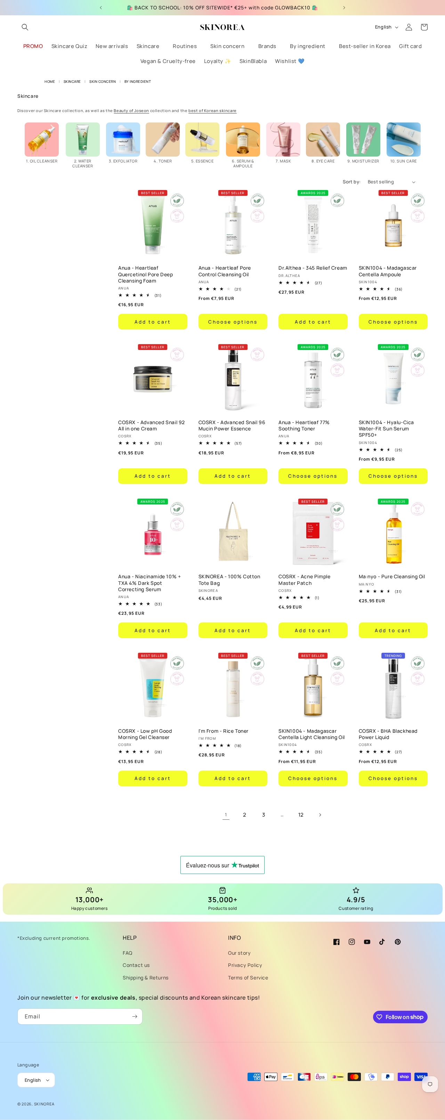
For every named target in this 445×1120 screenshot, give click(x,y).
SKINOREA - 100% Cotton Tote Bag (229, 579)
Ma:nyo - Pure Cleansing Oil (392, 576)
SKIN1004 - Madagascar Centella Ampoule (388, 271)
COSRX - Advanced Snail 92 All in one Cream (151, 425)
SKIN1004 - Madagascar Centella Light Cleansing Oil (311, 734)
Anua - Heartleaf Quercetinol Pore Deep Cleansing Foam (145, 274)
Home (49, 81)
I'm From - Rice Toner (224, 731)
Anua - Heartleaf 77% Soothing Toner (304, 425)
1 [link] (226, 814)
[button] (25, 27)
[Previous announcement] (100, 7)
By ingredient (137, 81)
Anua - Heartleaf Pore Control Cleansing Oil (225, 271)
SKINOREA (44, 1103)
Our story (239, 953)
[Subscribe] (134, 1016)
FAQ (127, 953)
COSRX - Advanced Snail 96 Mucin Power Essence (232, 425)
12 (301, 814)
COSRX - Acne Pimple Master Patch (304, 579)
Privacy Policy (245, 965)
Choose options (233, 322)
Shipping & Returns (146, 977)
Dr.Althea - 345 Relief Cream (312, 268)
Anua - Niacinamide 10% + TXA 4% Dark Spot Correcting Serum (149, 582)
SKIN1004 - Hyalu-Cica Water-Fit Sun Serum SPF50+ (386, 428)
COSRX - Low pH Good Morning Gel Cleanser (145, 734)
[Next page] (319, 815)
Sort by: (352, 181)
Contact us (136, 965)
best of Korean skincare (212, 110)
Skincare (73, 81)
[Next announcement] (344, 7)
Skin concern (103, 81)
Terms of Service (248, 977)
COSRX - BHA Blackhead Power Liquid (388, 734)
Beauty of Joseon (131, 110)
